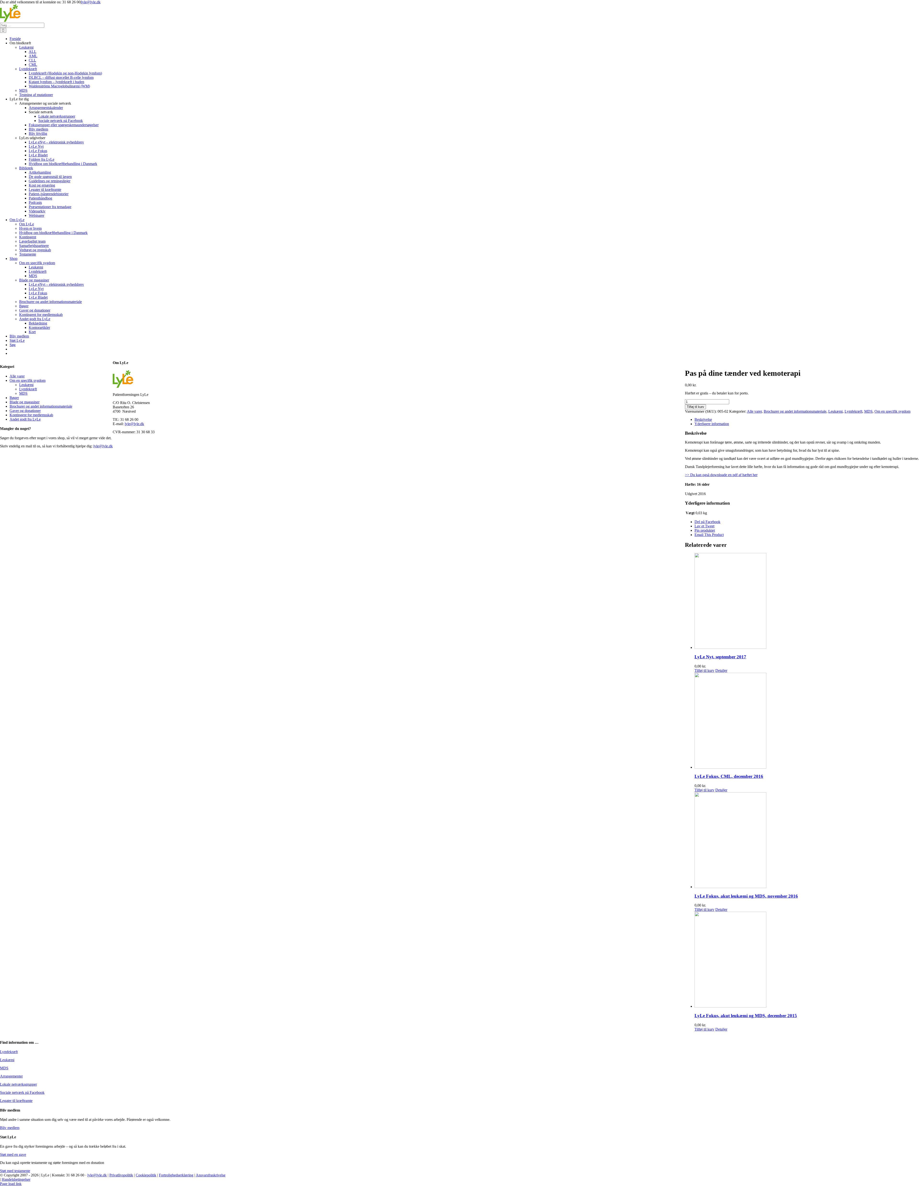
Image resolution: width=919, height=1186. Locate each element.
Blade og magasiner (24, 402)
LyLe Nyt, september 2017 (720, 656)
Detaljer (721, 670)
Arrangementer (11, 1076)
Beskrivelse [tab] (703, 419)
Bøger (14, 398)
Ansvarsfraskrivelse (210, 1175)
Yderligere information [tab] (712, 424)
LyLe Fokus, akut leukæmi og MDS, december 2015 (746, 1015)
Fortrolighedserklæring (176, 1175)
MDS (868, 411)
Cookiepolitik (146, 1175)
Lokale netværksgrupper (18, 1084)
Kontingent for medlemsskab (31, 415)
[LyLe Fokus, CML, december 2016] (807, 721)
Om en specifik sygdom (892, 411)
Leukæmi (835, 411)
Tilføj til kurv (695, 407)
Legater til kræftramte (16, 1101)
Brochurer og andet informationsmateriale (795, 411)
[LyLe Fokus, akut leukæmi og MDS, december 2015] (807, 960)
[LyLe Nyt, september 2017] (807, 601)
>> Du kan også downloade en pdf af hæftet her (721, 475)
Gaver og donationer (25, 411)
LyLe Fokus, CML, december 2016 (729, 776)
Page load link (11, 1184)
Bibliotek (26, 168)
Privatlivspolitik (121, 1175)
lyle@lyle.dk (91, 2)
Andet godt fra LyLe (25, 419)
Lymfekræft (853, 411)
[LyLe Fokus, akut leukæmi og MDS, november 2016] (807, 840)
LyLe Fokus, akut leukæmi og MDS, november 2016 (746, 896)
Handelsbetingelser (16, 1179)
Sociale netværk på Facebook (22, 1092)
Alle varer (754, 411)
